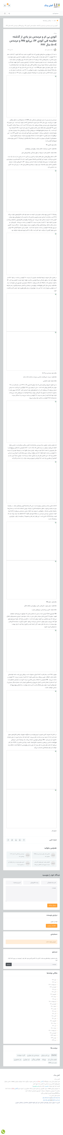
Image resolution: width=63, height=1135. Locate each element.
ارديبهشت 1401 (52, 1001)
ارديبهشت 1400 (52, 1030)
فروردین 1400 (53, 1033)
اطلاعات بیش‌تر (51, 926)
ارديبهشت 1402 (52, 985)
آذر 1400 (54, 1014)
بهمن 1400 (53, 1009)
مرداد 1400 (53, 1023)
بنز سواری (26, 1059)
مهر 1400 (54, 1018)
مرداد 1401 (53, 997)
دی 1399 (54, 1040)
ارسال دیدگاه (52, 905)
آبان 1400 (54, 1016)
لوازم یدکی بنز (52, 1059)
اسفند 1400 (53, 1006)
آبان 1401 (54, 992)
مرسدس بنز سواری (33, 1055)
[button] (9, 5)
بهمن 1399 (53, 1038)
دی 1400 (54, 1011)
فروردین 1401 (53, 1004)
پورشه (44, 1059)
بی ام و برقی (45, 1055)
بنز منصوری (17, 1059)
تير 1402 (54, 982)
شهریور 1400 (53, 1021)
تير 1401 (54, 999)
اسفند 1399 (53, 1035)
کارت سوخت (21, 1055)
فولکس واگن (36, 1059)
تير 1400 (54, 1026)
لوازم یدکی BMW (53, 1063)
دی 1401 (54, 989)
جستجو (8, 964)
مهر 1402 (54, 980)
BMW (54, 1055)
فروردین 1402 (53, 987)
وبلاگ (55, 33)
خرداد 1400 (53, 1028)
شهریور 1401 (53, 994)
